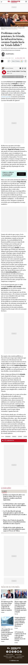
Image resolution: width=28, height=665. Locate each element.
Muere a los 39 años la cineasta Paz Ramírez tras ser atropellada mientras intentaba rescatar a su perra (14, 521)
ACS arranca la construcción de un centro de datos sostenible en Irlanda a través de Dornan (20, 636)
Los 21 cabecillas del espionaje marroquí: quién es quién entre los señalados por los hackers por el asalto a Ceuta (15, 513)
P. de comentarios (18, 657)
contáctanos (18, 654)
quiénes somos (9, 654)
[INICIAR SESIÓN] (26, 2)
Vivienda (14, 436)
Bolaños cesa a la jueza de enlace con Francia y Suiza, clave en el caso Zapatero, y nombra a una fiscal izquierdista (14, 497)
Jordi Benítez (10, 54)
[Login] (26, 2)
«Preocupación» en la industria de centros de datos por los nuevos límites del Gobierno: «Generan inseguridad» (7, 634)
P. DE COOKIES (9, 657)
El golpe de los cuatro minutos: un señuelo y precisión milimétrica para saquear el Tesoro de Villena (14, 529)
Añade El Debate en (16, 61)
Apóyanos (21, 174)
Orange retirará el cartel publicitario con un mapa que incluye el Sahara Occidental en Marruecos (20, 622)
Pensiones (7, 436)
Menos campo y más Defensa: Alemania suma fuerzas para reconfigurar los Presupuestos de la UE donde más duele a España (21, 607)
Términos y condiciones (9, 656)
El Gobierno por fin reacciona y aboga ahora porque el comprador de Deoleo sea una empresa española (7, 606)
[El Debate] (14, 1)
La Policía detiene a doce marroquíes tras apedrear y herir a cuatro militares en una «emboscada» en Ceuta (14, 505)
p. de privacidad (20, 656)
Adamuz (20, 436)
